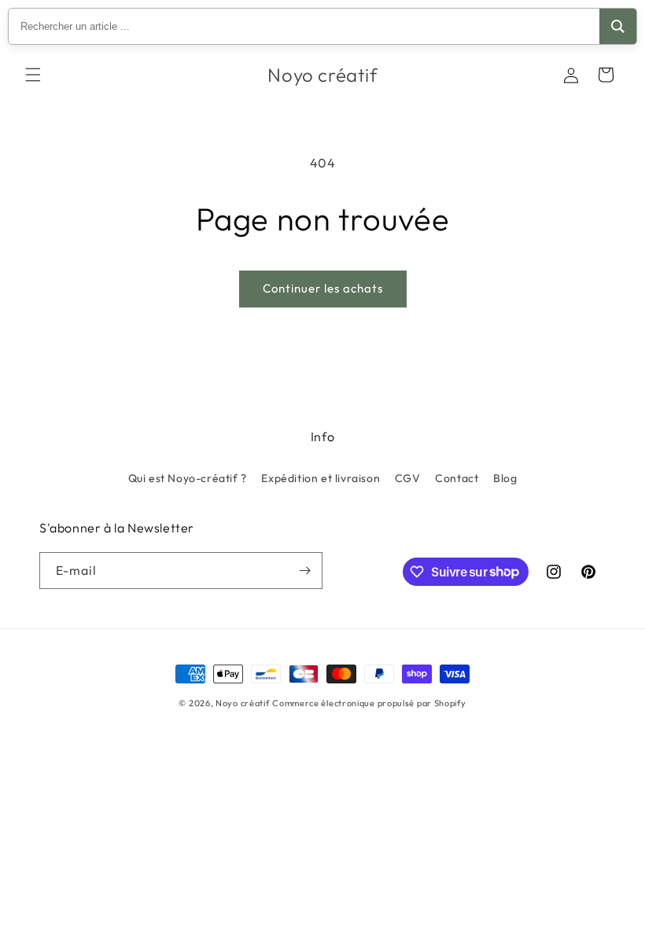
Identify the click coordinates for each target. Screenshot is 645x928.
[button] (33, 74)
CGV (408, 478)
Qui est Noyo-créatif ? (187, 478)
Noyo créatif (242, 703)
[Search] (617, 26)
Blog (505, 478)
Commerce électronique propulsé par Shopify (369, 703)
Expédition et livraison (320, 478)
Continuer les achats (323, 288)
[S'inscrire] (304, 570)
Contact (456, 478)
